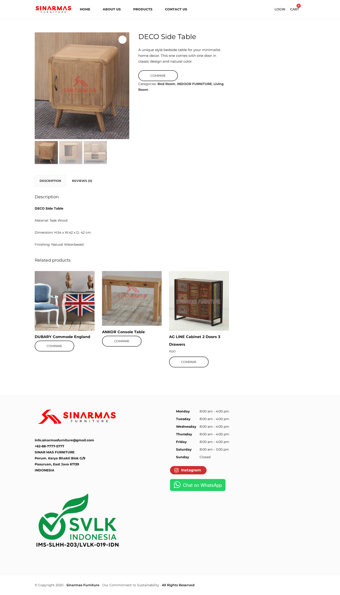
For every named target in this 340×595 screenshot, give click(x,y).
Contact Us (176, 9)
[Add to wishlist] (57, 276)
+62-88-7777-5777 (49, 446)
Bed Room (166, 84)
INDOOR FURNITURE (194, 84)
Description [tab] (50, 181)
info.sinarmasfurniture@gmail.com (64, 440)
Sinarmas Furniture (82, 585)
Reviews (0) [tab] (82, 181)
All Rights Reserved (178, 585)
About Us (112, 9)
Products (142, 9)
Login (280, 9)
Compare (158, 75)
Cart (294, 9)
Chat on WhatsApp (202, 485)
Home (85, 9)
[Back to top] (335, 590)
